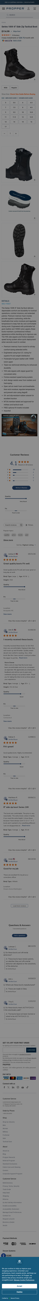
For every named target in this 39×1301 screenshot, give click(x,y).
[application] (19, 1279)
